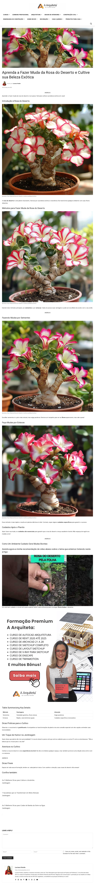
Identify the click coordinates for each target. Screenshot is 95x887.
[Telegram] (26, 879)
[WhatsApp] (28, 823)
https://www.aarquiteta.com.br (22, 870)
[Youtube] (37, 879)
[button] (91, 23)
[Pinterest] (23, 823)
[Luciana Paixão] (4, 83)
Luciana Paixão (17, 83)
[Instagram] (18, 879)
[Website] (31, 879)
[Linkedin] (21, 879)
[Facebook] (15, 823)
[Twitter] (19, 823)
